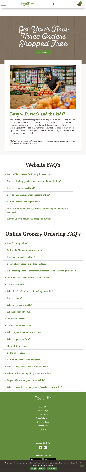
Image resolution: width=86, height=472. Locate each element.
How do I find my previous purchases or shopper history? (34, 181)
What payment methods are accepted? (25, 332)
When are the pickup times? (20, 311)
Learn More (52, 469)
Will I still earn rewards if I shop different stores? (30, 174)
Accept (33, 469)
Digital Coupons (43, 414)
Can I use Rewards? (16, 318)
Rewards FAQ (43, 425)
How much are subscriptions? (21, 257)
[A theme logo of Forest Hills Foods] (29, 4)
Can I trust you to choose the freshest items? (28, 277)
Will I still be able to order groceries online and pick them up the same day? (37, 210)
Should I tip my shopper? (19, 346)
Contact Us (43, 407)
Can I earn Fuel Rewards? (19, 325)
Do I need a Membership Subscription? (25, 250)
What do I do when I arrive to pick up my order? (30, 291)
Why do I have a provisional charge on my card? (29, 218)
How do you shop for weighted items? (24, 359)
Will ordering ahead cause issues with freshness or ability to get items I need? (44, 270)
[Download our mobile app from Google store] (50, 460)
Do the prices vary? (16, 352)
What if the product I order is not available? (28, 366)
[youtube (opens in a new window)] (45, 448)
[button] (38, 174)
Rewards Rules (43, 422)
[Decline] (82, 466)
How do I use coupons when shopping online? (28, 194)
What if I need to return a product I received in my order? (34, 387)
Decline (42, 469)
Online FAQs (43, 410)
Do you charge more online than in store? (26, 263)
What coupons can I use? (18, 339)
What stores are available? (19, 305)
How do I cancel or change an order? (24, 201)
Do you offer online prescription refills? (26, 380)
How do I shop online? (17, 243)
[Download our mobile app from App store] (36, 460)
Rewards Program (43, 418)
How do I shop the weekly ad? (21, 188)
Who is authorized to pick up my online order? (29, 373)
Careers (43, 429)
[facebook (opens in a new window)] (40, 448)
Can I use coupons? (16, 284)
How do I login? (14, 298)
